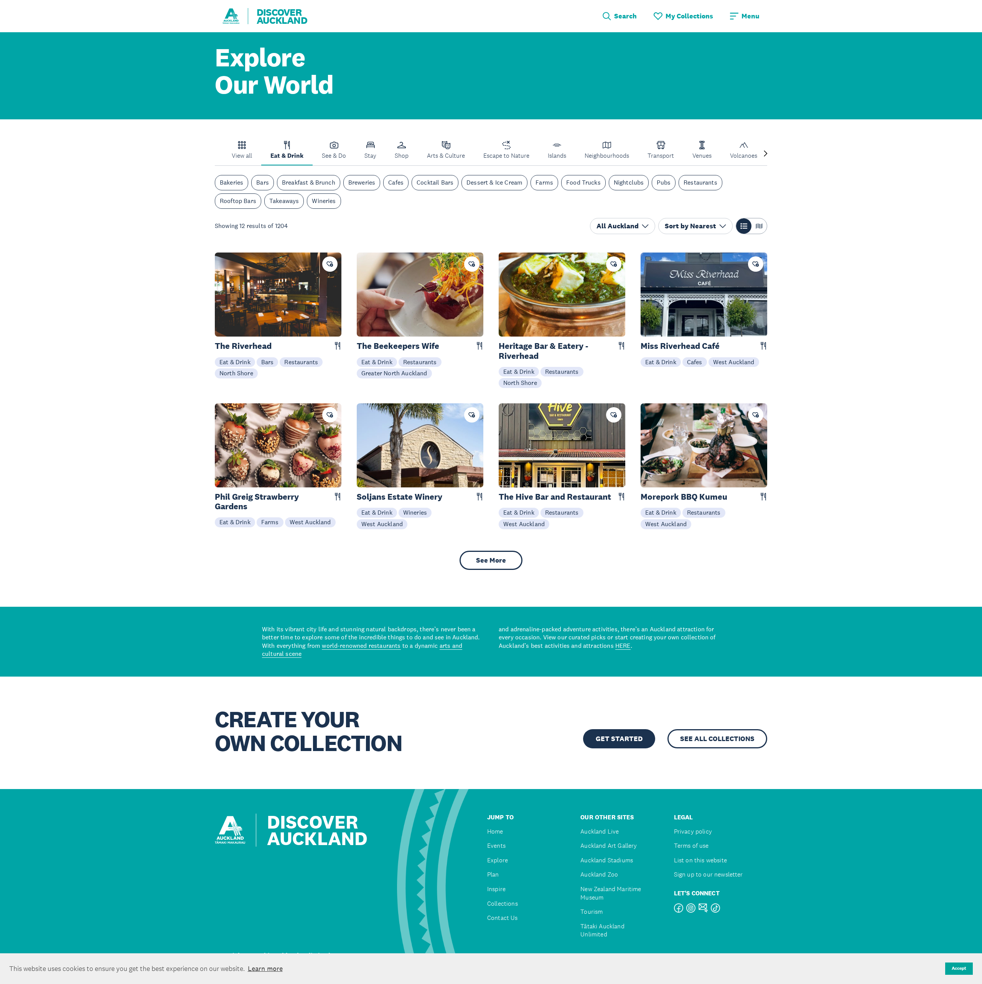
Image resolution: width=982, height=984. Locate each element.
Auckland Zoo (599, 874)
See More (491, 560)
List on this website (700, 860)
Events (496, 846)
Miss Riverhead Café (680, 346)
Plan (493, 874)
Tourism (591, 912)
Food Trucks (583, 183)
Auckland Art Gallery (608, 846)
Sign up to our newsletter (708, 874)
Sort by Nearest (690, 226)
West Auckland (734, 362)
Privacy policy (693, 831)
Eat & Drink (234, 362)
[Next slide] (765, 154)
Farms (544, 183)
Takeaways (284, 201)
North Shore (236, 373)
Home (495, 831)
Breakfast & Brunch (308, 183)
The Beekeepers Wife (398, 346)
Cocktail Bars (435, 183)
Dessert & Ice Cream (494, 183)
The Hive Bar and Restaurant (555, 497)
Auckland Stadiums (606, 860)
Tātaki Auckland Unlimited (602, 930)
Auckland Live (599, 831)
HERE (623, 645)
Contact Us (502, 918)
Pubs (664, 183)
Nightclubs (629, 183)
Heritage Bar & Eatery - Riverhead (543, 350)
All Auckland (617, 226)
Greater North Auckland (394, 373)
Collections (502, 904)
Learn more (265, 968)
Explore (497, 860)
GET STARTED (619, 739)
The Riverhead (243, 346)
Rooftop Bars (238, 201)
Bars (262, 183)
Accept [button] (959, 968)
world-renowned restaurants (361, 645)
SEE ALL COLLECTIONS (717, 739)
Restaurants (700, 183)
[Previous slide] (216, 154)
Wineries (324, 201)
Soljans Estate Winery (399, 497)
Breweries (361, 183)
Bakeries (231, 183)
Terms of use (691, 846)
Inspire (496, 889)
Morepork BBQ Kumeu (684, 497)
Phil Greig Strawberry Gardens (257, 501)
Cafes (396, 183)
